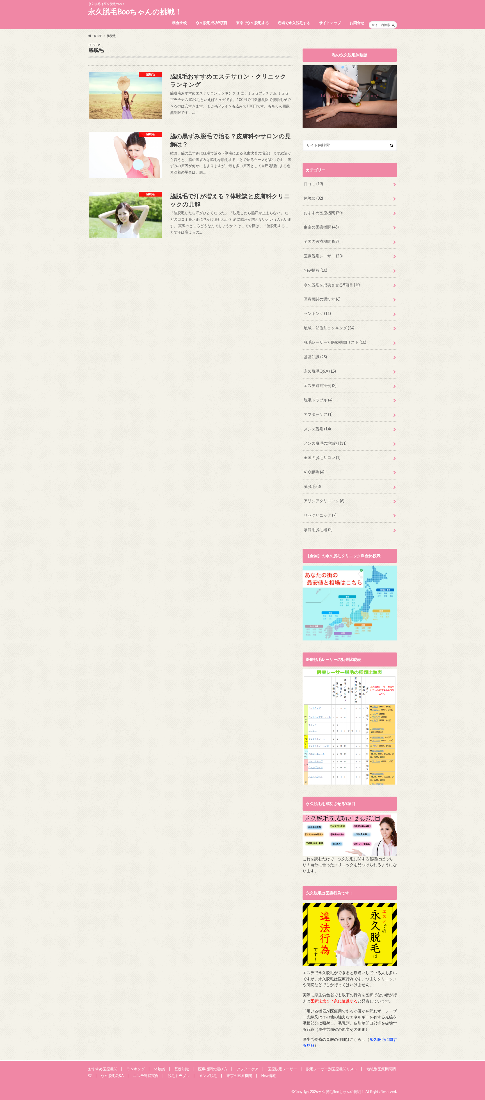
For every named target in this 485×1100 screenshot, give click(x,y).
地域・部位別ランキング (329, 328)
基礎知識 (315, 356)
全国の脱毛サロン (322, 457)
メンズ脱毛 (317, 428)
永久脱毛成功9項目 (211, 22)
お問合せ (357, 22)
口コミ (313, 183)
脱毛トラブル (318, 400)
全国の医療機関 (321, 241)
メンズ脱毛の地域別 (325, 443)
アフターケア (318, 414)
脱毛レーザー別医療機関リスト (335, 342)
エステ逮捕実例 (320, 385)
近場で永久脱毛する (294, 22)
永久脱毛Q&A (320, 371)
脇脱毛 (312, 486)
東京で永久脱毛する (252, 22)
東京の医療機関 (321, 227)
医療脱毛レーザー (323, 255)
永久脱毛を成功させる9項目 (332, 284)
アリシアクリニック (324, 500)
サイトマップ (330, 22)
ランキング (317, 313)
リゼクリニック (320, 515)
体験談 (313, 198)
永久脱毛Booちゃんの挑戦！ (135, 11)
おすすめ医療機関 (323, 212)
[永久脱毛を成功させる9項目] (350, 852)
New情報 (315, 270)
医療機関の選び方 (322, 299)
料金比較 (179, 22)
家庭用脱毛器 (318, 529)
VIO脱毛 (314, 472)
